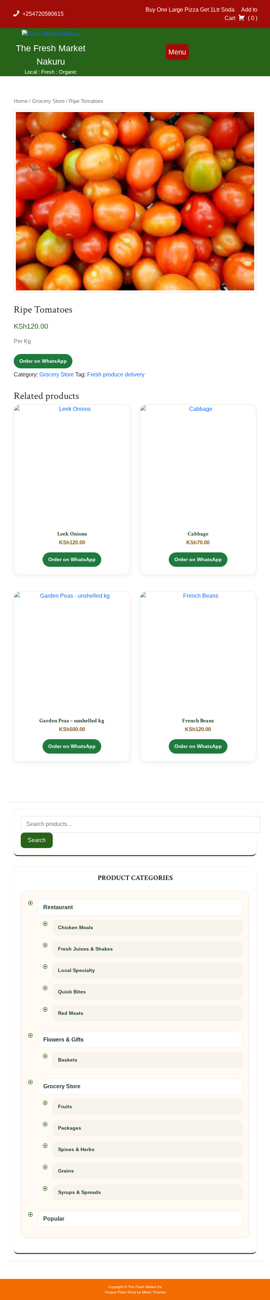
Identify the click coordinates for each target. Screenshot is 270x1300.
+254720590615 (43, 14)
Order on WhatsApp (43, 361)
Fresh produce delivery (115, 374)
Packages (69, 1128)
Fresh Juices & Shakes (85, 949)
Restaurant (58, 907)
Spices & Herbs (76, 1149)
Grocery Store (48, 101)
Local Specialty (76, 970)
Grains (66, 1171)
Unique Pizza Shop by (135, 1292)
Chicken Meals (75, 927)
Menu (177, 52)
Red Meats (70, 1013)
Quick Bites (72, 991)
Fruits (65, 1106)
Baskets (67, 1060)
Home (21, 101)
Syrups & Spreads (79, 1192)
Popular (53, 1219)
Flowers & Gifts (63, 1040)
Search (37, 840)
